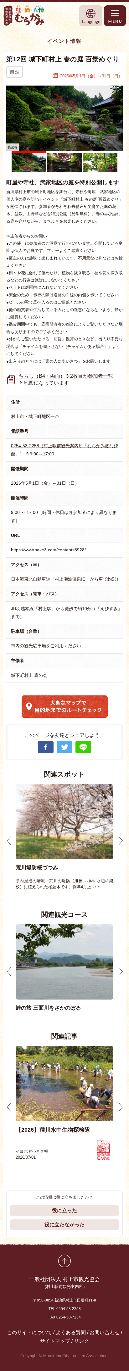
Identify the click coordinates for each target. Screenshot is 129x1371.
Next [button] (120, 840)
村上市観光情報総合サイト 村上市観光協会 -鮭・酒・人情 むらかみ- (24, 15)
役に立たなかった (64, 1224)
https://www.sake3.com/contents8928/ (48, 549)
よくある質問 (71, 1332)
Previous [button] (9, 840)
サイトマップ (55, 1341)
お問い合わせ (105, 1332)
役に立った (64, 1210)
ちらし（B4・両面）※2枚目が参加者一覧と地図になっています (66, 379)
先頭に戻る (64, 1261)
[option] (64, 837)
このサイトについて (29, 1332)
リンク (81, 1341)
